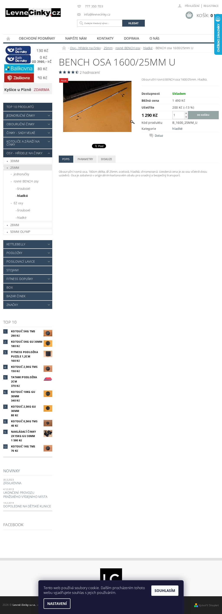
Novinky (11, 470)
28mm (14, 225)
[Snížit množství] (186, 117)
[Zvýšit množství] (186, 113)
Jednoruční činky (21, 115)
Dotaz (159, 136)
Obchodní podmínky (37, 38)
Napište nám (76, 38)
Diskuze (106, 159)
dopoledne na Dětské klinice (27, 506)
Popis (66, 159)
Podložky (14, 253)
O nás (155, 38)
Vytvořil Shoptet (209, 605)
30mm (14, 161)
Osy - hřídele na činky (24, 153)
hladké (22, 196)
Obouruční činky (20, 124)
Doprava (131, 38)
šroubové (23, 188)
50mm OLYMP (20, 232)
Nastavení (57, 603)
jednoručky (21, 174)
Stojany (13, 270)
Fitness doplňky (20, 279)
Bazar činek (16, 296)
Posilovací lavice (21, 261)
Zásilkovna (12, 483)
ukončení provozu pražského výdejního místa (25, 494)
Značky (12, 305)
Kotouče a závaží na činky (23, 142)
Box (10, 287)
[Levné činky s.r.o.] (39, 12)
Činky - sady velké (21, 133)
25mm (14, 168)
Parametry (85, 159)
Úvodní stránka (8, 38)
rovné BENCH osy (26, 181)
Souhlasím (165, 590)
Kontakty (105, 38)
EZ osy (18, 203)
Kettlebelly (16, 244)
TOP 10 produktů (20, 107)
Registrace (211, 6)
